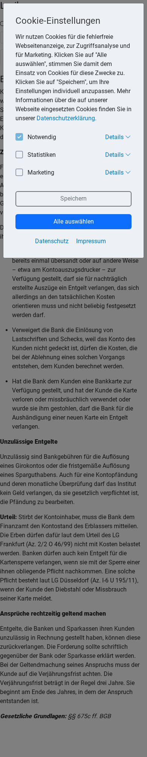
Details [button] (115, 137)
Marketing (41, 172)
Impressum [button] (91, 241)
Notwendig (42, 137)
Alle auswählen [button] (74, 221)
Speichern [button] (73, 198)
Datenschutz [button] (52, 241)
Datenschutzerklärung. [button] (66, 118)
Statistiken (42, 154)
